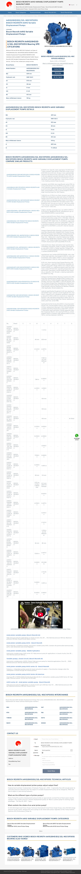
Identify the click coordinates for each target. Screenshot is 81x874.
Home (10, 12)
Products (10, 16)
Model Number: (11, 68)
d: (6, 144)
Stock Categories (21, 12)
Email (36, 739)
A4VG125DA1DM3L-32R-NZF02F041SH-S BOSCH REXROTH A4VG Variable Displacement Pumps (23, 211)
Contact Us (13, 871)
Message (36, 755)
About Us (6, 871)
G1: (7, 84)
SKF (42, 707)
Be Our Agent (58, 77)
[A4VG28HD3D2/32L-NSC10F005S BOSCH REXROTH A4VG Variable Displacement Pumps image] (58, 33)
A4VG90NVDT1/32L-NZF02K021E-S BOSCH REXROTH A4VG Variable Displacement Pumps (23, 248)
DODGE (43, 723)
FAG (42, 712)
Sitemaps (24, 871)
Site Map (19, 871)
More (40, 831)
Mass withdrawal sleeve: (14, 98)
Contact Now (58, 69)
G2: (7, 91)
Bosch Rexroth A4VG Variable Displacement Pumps (52, 12)
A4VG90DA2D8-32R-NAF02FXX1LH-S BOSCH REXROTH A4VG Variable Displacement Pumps (23, 257)
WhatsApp (58, 73)
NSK (7, 707)
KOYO (43, 718)
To (35, 743)
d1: (7, 81)
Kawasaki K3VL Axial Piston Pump (41, 18)
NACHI (8, 723)
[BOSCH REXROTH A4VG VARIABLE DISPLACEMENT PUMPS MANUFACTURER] (9, 4)
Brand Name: (10, 65)
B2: (7, 74)
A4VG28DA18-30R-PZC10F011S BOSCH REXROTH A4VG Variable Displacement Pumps (23, 188)
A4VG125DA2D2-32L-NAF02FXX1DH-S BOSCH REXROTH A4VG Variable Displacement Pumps (23, 236)
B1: (7, 95)
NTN (7, 712)
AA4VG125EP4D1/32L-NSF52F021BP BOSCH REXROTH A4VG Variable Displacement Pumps (23, 201)
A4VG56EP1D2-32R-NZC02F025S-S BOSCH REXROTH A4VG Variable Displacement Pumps (23, 296)
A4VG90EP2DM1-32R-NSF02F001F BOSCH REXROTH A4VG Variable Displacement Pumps (23, 309)
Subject (36, 747)
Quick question (35, 751)
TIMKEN (8, 718)
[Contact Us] (77, 437)
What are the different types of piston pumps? (26, 795)
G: (6, 148)
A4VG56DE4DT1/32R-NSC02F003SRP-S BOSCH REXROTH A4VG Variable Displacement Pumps (23, 268)
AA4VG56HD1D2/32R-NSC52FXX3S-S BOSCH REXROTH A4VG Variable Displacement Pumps (23, 175)
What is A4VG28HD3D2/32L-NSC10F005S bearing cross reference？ (58, 64)
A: (6, 88)
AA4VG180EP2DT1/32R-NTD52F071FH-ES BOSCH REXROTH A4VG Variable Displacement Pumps (23, 282)
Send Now (51, 771)
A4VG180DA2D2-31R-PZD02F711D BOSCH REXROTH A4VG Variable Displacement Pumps (23, 222)
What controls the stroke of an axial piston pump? (27, 805)
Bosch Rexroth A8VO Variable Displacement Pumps (68, 12)
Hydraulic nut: (10, 77)
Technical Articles (35, 12)
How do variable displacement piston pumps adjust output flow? (33, 785)
